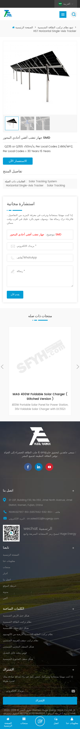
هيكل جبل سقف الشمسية (16, 628)
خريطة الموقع (9, 586)
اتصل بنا (7, 580)
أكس (5, 598)
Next (78, 367)
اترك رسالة (40, 721)
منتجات (6, 567)
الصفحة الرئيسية (24, 28)
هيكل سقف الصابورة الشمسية (18, 659)
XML (73, 713)
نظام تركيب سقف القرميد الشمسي (20, 640)
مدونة (5, 592)
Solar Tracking (56, 186)
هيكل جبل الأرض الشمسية (16, 616)
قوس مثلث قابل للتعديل (15, 653)
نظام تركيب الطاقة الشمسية (17, 622)
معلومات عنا (9, 561)
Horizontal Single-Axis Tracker (24, 186)
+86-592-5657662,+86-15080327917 (31, 512)
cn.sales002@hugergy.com (43, 519)
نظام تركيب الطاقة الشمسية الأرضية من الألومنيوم (28, 634)
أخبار (5, 573)
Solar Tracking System (43, 182)
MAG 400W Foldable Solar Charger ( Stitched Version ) (40, 396)
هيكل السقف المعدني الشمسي (18, 647)
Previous (2, 367)
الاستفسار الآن (18, 161)
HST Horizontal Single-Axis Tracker (54, 31)
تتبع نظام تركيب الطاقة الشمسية (55, 28)
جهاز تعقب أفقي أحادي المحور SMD (35, 234)
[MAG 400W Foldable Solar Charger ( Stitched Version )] (40, 358)
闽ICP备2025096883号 (33, 713)
